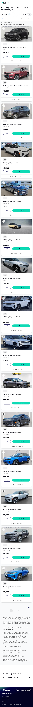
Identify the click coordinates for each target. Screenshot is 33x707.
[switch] (29, 14)
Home (3, 18)
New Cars (10, 18)
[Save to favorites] (3, 28)
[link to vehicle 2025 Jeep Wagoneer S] (16, 34)
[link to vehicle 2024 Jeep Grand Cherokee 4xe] (16, 72)
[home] (11, 2)
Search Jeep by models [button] (12, 674)
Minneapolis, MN (25, 18)
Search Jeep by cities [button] (11, 677)
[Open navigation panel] (30, 2)
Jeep (17, 18)
